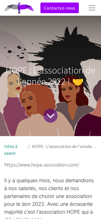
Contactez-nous (59, 8)
